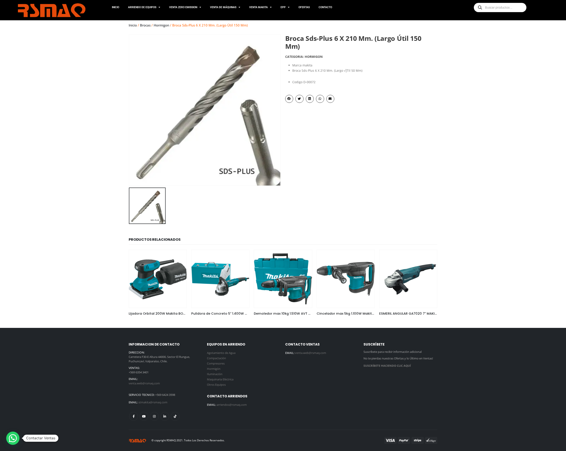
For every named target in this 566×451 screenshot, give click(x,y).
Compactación (216, 358)
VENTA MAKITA (258, 7)
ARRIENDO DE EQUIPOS (142, 7)
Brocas (145, 25)
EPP (283, 7)
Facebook (133, 416)
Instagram (154, 416)
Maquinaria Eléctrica (220, 379)
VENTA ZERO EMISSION (183, 7)
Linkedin (164, 416)
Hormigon (161, 25)
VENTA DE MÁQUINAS (223, 7)
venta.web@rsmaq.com (144, 383)
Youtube (144, 416)
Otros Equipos (216, 385)
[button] (289, 99)
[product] (158, 279)
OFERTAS (304, 7)
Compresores (216, 363)
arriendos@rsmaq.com (232, 405)
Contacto (325, 7)
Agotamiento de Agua (221, 353)
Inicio (115, 7)
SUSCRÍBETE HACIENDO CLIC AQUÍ (387, 366)
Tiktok (175, 416)
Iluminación (214, 374)
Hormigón (213, 369)
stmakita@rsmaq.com (152, 402)
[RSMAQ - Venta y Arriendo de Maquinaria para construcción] (137, 440)
